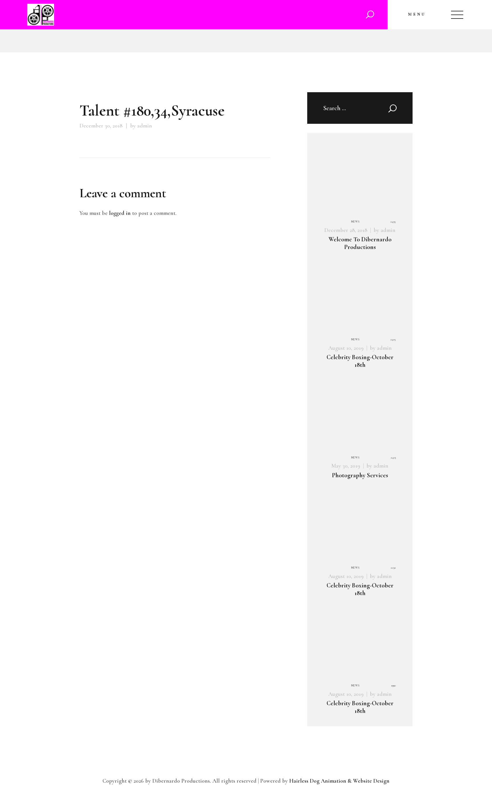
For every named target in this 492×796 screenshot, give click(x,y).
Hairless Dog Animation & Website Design (339, 781)
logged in (120, 213)
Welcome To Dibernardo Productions (360, 243)
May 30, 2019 (345, 465)
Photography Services (360, 475)
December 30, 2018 (100, 125)
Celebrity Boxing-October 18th (360, 361)
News (355, 221)
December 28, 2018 (345, 230)
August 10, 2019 (346, 348)
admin (388, 230)
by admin (141, 125)
